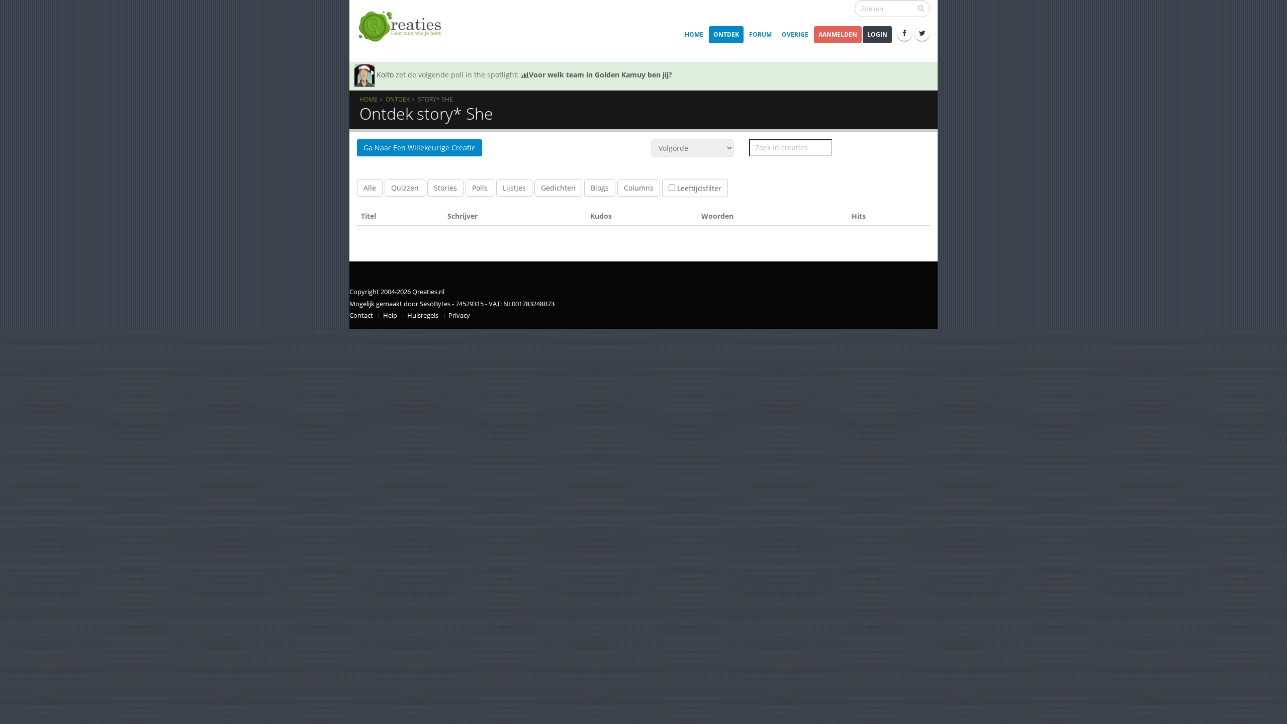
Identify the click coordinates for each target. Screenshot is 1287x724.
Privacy (459, 315)
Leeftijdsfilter (698, 188)
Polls (480, 188)
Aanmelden (837, 34)
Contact (361, 315)
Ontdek (726, 34)
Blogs (600, 188)
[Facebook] (904, 33)
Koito (385, 74)
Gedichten (558, 188)
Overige (795, 34)
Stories (445, 188)
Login (877, 34)
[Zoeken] (920, 8)
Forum (760, 34)
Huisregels (422, 315)
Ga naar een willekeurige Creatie (419, 147)
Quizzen (405, 188)
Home (694, 34)
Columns (639, 188)
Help (390, 315)
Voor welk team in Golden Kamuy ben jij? (600, 74)
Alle (369, 188)
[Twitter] (922, 33)
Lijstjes (514, 188)
